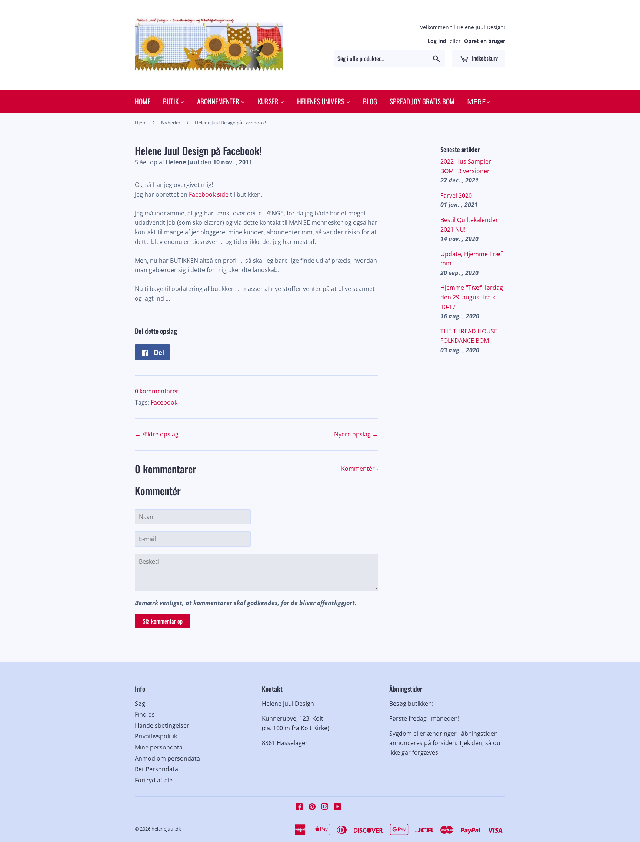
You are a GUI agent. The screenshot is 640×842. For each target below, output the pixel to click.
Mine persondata (159, 747)
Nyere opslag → (356, 434)
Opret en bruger (484, 40)
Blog (370, 101)
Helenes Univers (321, 101)
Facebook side (209, 194)
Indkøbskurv (484, 58)
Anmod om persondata (167, 758)
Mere (476, 102)
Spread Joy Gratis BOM (422, 101)
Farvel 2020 (456, 195)
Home (142, 101)
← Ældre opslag (157, 434)
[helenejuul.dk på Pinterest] (312, 807)
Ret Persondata (156, 769)
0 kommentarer (157, 391)
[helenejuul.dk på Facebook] (299, 807)
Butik (171, 101)
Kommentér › (359, 468)
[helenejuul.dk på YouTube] (337, 807)
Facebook (164, 402)
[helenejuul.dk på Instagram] (325, 807)
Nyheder (170, 122)
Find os (145, 714)
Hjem (141, 122)
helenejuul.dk (166, 828)
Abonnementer (219, 101)
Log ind (436, 40)
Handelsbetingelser (162, 725)
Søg (140, 704)
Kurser (269, 101)
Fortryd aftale (154, 780)
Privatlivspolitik (156, 736)
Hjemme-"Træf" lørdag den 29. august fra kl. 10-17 (471, 297)
